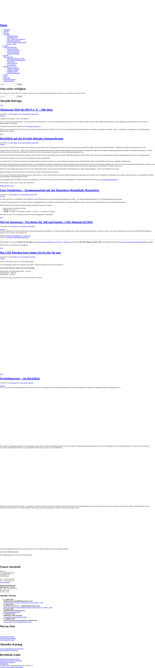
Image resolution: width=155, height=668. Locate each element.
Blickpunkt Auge (8, 57)
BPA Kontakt (11, 62)
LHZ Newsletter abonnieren (8, 638)
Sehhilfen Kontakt (12, 71)
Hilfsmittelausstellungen (14, 41)
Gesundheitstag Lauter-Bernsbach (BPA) (15, 617)
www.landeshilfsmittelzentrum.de (108, 179)
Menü (3, 25)
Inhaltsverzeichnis (9, 81)
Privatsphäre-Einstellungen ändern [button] (9, 659)
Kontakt (6, 74)
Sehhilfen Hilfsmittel (13, 70)
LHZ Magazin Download (7, 640)
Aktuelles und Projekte (13, 50)
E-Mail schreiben (5, 582)
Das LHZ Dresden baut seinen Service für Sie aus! (30, 252)
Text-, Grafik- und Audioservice (16, 39)
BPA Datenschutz (12, 63)
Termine (6, 45)
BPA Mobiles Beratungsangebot (16, 60)
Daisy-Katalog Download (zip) (9, 650)
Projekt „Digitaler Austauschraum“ (17, 42)
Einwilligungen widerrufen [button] (7, 662)
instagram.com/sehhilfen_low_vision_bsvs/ (18, 236)
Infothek (6, 55)
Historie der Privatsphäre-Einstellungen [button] (11, 660)
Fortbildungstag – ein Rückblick (20, 378)
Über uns (6, 33)
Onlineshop (7, 29)
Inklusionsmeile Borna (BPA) (12, 612)
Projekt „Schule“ (12, 44)
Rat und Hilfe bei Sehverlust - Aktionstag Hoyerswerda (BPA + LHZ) (23, 602)
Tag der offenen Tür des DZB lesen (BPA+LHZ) (17, 622)
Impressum (7, 78)
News (1, 105)
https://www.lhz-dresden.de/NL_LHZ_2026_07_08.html (52, 242)
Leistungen (7, 34)
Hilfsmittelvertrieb (12, 37)
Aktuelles (6, 31)
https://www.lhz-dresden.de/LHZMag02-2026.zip (133, 242)
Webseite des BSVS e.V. (34, 126)
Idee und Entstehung (13, 52)
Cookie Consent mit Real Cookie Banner (11, 667)
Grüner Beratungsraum (10, 47)
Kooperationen (11, 65)
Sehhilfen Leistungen (13, 68)
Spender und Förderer (13, 53)
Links (5, 76)
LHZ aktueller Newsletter (7, 636)
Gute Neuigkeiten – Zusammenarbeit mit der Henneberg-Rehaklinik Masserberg (49, 190)
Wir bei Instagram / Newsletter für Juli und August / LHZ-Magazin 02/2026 (46, 222)
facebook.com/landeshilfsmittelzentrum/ (17, 237)
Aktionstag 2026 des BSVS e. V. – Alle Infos (26, 109)
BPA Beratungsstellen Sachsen (16, 58)
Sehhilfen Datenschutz (13, 73)
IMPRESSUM (4, 664)
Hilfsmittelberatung (12, 36)
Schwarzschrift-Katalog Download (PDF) (12, 648)
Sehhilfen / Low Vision (10, 66)
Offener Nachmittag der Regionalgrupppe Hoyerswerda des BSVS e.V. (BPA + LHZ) (28, 607)
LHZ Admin (13, 114)
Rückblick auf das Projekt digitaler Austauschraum (31, 138)
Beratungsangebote (12, 49)
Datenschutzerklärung (10, 79)
